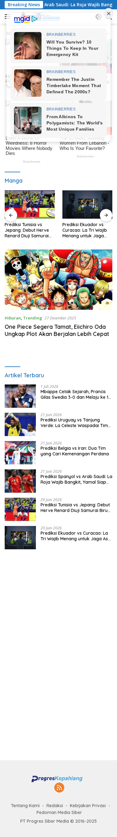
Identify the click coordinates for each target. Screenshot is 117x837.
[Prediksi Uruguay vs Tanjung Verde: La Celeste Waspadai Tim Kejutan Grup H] (20, 424)
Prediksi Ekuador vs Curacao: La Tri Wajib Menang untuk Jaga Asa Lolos (84, 230)
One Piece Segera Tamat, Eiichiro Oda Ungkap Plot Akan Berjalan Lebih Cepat (57, 330)
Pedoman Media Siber (59, 812)
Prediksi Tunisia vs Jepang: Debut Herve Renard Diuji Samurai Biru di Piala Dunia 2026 (29, 230)
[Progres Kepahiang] (59, 778)
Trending (32, 318)
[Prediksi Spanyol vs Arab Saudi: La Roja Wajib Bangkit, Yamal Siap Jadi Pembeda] (20, 481)
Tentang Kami (25, 805)
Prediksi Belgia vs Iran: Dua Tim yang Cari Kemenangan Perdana (75, 451)
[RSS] (59, 788)
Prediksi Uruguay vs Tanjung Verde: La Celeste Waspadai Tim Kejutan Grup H (74, 422)
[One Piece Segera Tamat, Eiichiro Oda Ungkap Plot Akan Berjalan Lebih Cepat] (58, 279)
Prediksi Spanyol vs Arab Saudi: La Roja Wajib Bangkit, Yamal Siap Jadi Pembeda (76, 479)
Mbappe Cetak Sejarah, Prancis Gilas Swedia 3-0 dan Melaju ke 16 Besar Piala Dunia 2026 (76, 394)
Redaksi (54, 805)
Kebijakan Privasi (88, 805)
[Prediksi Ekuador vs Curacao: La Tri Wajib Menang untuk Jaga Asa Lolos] (87, 204)
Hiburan (13, 318)
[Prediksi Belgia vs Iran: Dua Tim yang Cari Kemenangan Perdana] (20, 452)
